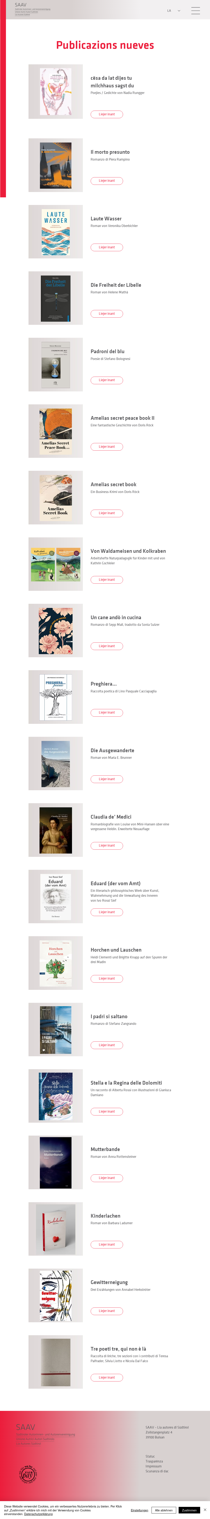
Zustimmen (189, 1510)
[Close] (205, 1510)
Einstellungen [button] (139, 1510)
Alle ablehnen (164, 1510)
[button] (195, 10)
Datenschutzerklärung (38, 1514)
